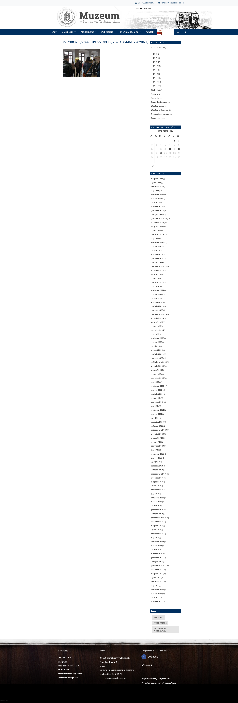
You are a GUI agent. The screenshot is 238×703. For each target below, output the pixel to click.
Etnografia (62, 662)
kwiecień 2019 (157, 498)
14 (170, 149)
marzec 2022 (156, 390)
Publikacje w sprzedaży (68, 666)
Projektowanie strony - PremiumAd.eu (158, 683)
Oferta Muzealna (129, 32)
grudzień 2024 (157, 258)
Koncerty (155, 98)
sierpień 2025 (157, 226)
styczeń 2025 (157, 254)
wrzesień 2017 (157, 569)
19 (161, 153)
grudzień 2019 (157, 466)
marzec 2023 (156, 342)
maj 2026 (155, 190)
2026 (155, 86)
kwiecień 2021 (157, 410)
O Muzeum (67, 32)
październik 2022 (159, 362)
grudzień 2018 (157, 509)
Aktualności (87, 32)
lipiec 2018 (156, 530)
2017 (155, 58)
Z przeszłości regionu (160, 114)
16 (179, 149)
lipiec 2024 (156, 278)
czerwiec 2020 (157, 446)
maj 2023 (155, 334)
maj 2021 (155, 406)
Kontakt (150, 32)
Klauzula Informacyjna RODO (71, 674)
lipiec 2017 (156, 577)
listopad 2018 (157, 514)
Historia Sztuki (65, 658)
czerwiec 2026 (157, 186)
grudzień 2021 (157, 394)
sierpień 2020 (157, 438)
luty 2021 (155, 418)
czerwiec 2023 (157, 330)
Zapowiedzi (156, 118)
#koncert (159, 617)
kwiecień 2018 (157, 541)
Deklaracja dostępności (68, 677)
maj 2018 (155, 537)
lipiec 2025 (156, 230)
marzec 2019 (156, 502)
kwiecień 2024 (157, 290)
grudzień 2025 (157, 210)
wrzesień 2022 (157, 366)
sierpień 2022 (157, 370)
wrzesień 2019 (157, 478)
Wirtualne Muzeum (146, 3)
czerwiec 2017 (157, 581)
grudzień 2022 (157, 354)
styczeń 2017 (156, 601)
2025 (155, 82)
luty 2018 (155, 549)
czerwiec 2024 (157, 282)
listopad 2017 (157, 561)
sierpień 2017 (157, 573)
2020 (155, 66)
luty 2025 (155, 250)
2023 (155, 74)
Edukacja (155, 90)
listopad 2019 (157, 470)
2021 (155, 70)
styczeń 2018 (156, 553)
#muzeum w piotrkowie (160, 629)
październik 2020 (159, 430)
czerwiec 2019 (157, 490)
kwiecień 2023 (157, 338)
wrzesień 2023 (157, 318)
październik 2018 (158, 518)
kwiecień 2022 (157, 386)
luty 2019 (155, 506)
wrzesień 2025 (157, 222)
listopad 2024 (157, 262)
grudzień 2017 (157, 557)
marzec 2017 (156, 593)
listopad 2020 (157, 426)
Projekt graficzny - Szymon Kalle (156, 678)
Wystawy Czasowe (159, 110)
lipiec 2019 (156, 486)
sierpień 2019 (157, 482)
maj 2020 (155, 450)
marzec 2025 (156, 246)
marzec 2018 (156, 545)
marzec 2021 (156, 414)
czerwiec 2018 (157, 534)
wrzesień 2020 (157, 434)
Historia (154, 94)
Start (54, 32)
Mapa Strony (144, 8)
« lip (151, 165)
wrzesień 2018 (157, 521)
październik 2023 (159, 314)
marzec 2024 (156, 294)
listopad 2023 (157, 310)
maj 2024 (155, 286)
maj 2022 (155, 382)
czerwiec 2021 (157, 402)
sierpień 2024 (157, 274)
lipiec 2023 (156, 326)
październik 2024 (159, 266)
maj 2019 (155, 494)
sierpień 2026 (157, 178)
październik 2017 (158, 565)
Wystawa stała (157, 106)
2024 (155, 78)
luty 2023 (155, 346)
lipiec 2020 (156, 442)
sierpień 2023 (157, 322)
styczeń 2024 (157, 302)
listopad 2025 (157, 214)
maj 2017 (155, 585)
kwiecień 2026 (157, 194)
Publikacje (107, 32)
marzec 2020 (156, 458)
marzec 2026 (156, 198)
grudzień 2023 (157, 306)
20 (165, 153)
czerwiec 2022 (157, 378)
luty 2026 (155, 202)
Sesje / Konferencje (159, 102)
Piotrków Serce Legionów (172, 3)
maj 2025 (155, 238)
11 (156, 149)
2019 (155, 62)
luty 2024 (155, 298)
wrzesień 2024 (157, 270)
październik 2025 (159, 218)
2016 (155, 54)
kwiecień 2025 (157, 242)
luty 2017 (155, 597)
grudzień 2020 (157, 422)
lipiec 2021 (156, 398)
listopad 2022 (157, 358)
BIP (166, 33)
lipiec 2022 (156, 374)
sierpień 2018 (157, 525)
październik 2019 (158, 474)
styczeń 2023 (157, 350)
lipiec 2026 (156, 182)
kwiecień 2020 (157, 454)
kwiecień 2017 (157, 589)
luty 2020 (155, 462)
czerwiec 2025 (157, 234)
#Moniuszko (160, 623)
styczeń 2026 (157, 206)
